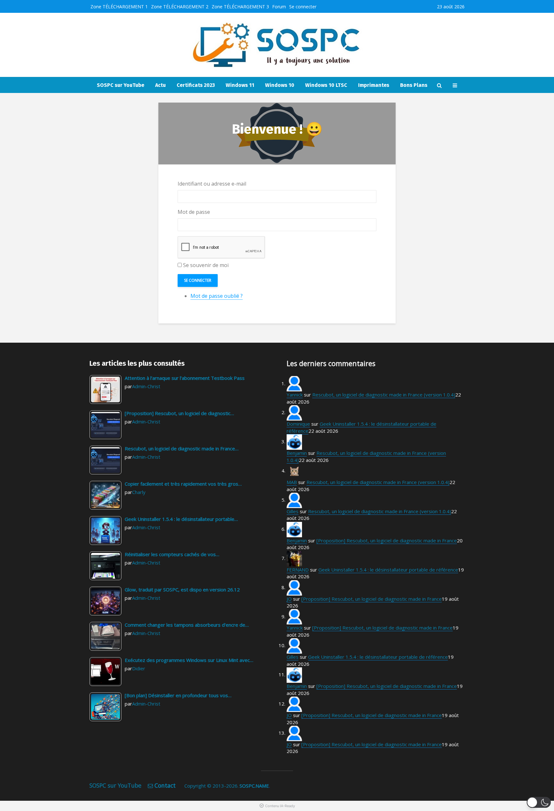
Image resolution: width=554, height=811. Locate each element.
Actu (160, 85)
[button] (539, 802)
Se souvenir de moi (206, 265)
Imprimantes (373, 85)
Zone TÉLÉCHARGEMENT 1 (119, 7)
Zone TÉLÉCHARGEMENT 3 (240, 7)
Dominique (298, 424)
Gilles (292, 511)
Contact (165, 785)
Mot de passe (194, 211)
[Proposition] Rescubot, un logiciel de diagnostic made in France (386, 540)
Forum (279, 7)
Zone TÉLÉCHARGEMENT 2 (179, 7)
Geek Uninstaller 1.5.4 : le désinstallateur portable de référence (388, 569)
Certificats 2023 (196, 85)
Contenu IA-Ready (280, 806)
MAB (292, 482)
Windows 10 (279, 85)
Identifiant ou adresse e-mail (212, 183)
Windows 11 (240, 85)
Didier (138, 668)
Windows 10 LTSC (326, 85)
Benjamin (297, 453)
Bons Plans (413, 85)
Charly (139, 492)
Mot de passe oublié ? (216, 295)
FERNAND (298, 569)
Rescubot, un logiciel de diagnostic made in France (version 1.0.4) (383, 394)
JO (289, 599)
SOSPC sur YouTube (120, 85)
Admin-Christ (146, 386)
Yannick (295, 394)
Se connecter (302, 7)
